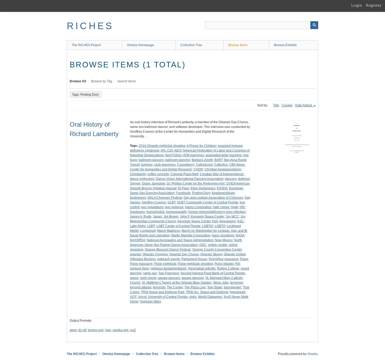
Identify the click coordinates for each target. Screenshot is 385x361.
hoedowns (137, 212)
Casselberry (185, 164)
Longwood (148, 231)
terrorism (236, 282)
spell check (148, 278)
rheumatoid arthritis (202, 268)
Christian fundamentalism (223, 169)
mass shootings (223, 235)
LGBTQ (220, 226)
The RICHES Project (86, 45)
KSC (240, 221)
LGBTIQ (207, 226)
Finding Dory (201, 193)
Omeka (312, 354)
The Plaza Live (195, 287)
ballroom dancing (177, 160)
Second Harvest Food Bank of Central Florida (212, 273)
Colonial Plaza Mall (184, 174)
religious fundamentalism (168, 268)
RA (237, 264)
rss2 (133, 330)
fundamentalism (223, 193)
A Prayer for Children (201, 146)
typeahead (237, 292)
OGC (202, 245)
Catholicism (204, 164)
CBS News (237, 164)
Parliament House (194, 259)
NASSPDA (137, 240)
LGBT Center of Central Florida (178, 226)
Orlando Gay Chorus (184, 254)
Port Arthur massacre (223, 259)
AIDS (178, 150)
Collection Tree (191, 45)
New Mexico (224, 240)
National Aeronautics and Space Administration (180, 240)
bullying (146, 164)
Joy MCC (232, 216)
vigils (192, 297)
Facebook (183, 193)
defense (244, 179)
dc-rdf (82, 330)
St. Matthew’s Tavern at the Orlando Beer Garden (176, 282)
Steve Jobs (221, 282)
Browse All (78, 81)
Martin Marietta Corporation (190, 235)
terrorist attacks (140, 287)
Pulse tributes (224, 264)
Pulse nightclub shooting (195, 264)
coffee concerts (158, 174)
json (108, 330)
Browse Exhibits (285, 45)
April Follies (173, 155)
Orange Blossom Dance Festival (168, 249)
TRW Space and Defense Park (162, 292)
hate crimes (221, 207)
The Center (175, 287)
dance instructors (142, 179)
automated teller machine (224, 155)
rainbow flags (139, 268)
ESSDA (222, 188)
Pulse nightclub (165, 264)
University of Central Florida (168, 297)
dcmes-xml (95, 330)
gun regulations (152, 207)
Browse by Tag (101, 81)
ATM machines (193, 155)
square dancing (193, 278)
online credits (217, 245)
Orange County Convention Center (217, 249)
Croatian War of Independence (222, 174)
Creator (287, 105)
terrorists (159, 287)
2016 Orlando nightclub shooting (162, 146)
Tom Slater (214, 287)
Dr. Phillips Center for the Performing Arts (196, 183)
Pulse (244, 259)
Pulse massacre (141, 264)
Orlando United (234, 254)
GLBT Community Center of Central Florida (207, 202)
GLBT (171, 202)
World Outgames (210, 297)
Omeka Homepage (140, 45)
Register (373, 5)
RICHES (90, 25)
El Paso (183, 188)
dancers (230, 179)
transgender (232, 287)
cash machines (164, 164)
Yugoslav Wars (150, 301)
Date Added (304, 105)
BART (218, 160)
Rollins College (228, 268)
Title (276, 105)
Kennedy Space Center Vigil (198, 221)
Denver (135, 183)
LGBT (151, 226)
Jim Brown (170, 216)
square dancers (169, 278)
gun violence (174, 207)
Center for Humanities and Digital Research (161, 169)
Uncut (142, 297)
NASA (240, 235)
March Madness (168, 231)
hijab (234, 207)
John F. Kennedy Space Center (202, 216)
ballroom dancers (151, 160)
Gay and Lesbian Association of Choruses (213, 198)
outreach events (168, 259)
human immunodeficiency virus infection (216, 212)
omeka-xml (120, 330)
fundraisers (138, 198)
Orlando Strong (211, 254)
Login (356, 5)
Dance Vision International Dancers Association (189, 179)
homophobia (155, 212)
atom (73, 330)
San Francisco (168, 273)
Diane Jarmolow (153, 183)
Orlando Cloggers (155, 254)
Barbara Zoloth (202, 160)
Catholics (221, 164)
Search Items (126, 81)
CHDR (198, 169)
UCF (133, 297)
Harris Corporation (198, 207)
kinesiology (227, 221)
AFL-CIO (167, 150)
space (134, 278)
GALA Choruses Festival (164, 198)
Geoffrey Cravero (154, 202)
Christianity (138, 174)
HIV (242, 207)
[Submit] (314, 25)
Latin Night (137, 226)
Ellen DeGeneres (203, 188)
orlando (135, 254)
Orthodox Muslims (143, 259)
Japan (157, 216)
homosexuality (176, 212)
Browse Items (238, 45)
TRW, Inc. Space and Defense (207, 292)
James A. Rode (140, 216)
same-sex (150, 273)
